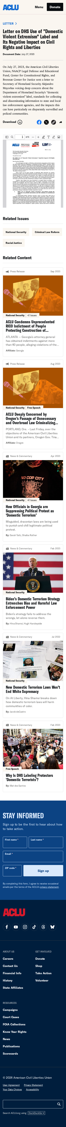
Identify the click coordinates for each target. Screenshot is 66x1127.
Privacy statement (33, 1085)
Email (8, 853)
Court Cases (11, 1017)
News (6, 1039)
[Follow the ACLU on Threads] (43, 927)
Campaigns (10, 1009)
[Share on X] (46, 123)
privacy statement (49, 887)
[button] (53, 123)
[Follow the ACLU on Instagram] (25, 927)
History (7, 980)
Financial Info (12, 973)
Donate (55, 7)
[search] (59, 1104)
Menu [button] (39, 7)
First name (11, 839)
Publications (11, 1046)
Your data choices (12, 1089)
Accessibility (32, 1089)
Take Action (43, 973)
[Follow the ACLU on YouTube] (16, 927)
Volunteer (41, 980)
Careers (8, 958)
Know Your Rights (14, 1031)
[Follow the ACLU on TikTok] (34, 927)
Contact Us (10, 965)
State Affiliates (13, 987)
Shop (38, 965)
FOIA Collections (14, 1024)
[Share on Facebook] (39, 123)
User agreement (11, 1085)
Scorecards (10, 1053)
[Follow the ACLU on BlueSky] (52, 927)
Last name (36, 839)
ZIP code (10, 868)
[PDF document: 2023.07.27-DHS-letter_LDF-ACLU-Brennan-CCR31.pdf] (33, 171)
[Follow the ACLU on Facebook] (7, 927)
